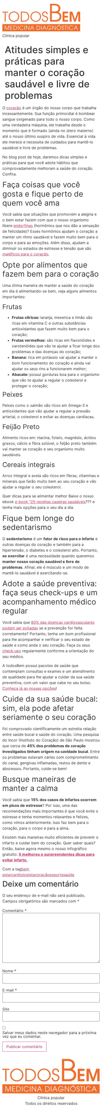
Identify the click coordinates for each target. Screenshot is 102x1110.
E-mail (9, 990)
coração (42, 874)
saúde (69, 874)
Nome (9, 971)
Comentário (14, 910)
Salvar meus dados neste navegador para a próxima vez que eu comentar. (49, 1034)
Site (5, 1009)
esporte (57, 874)
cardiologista (23, 874)
